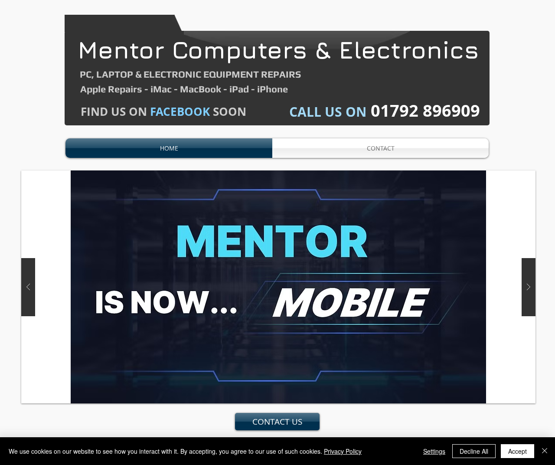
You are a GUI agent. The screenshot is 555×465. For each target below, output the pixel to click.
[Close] (544, 451)
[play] (515, 177)
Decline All (474, 451)
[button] (278, 286)
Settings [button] (434, 451)
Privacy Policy (343, 451)
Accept (517, 451)
